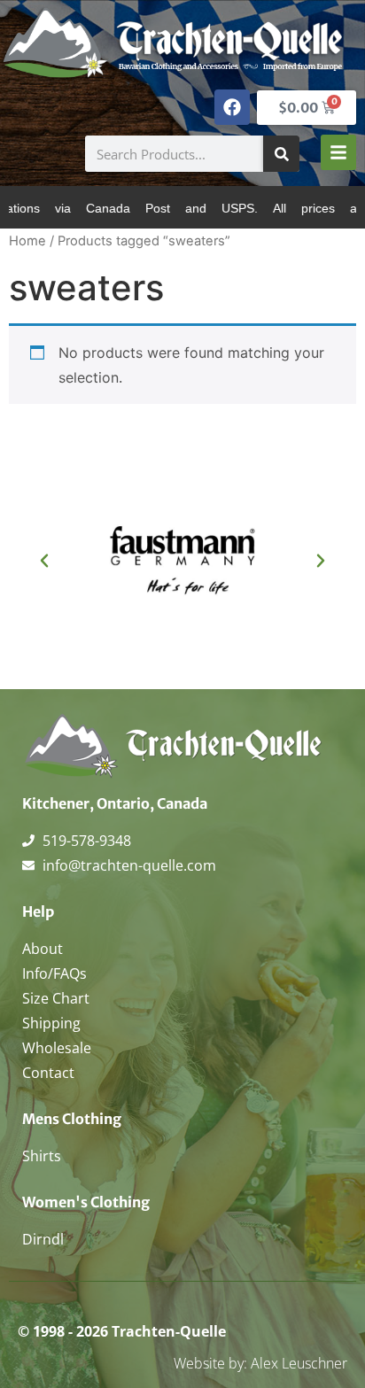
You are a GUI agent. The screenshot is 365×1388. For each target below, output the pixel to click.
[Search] (281, 154)
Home (27, 241)
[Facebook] (232, 107)
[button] (44, 561)
